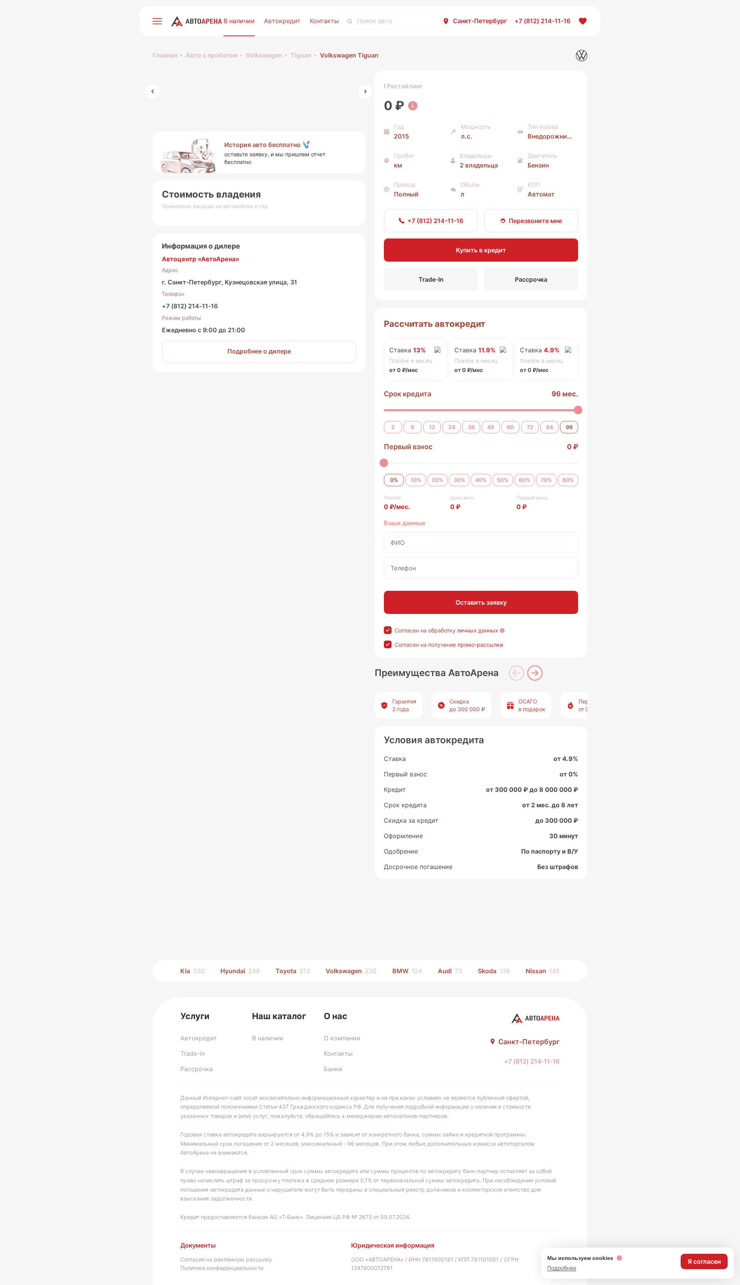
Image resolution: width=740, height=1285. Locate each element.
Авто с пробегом (211, 55)
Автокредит (282, 21)
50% (502, 480)
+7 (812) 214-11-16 (190, 306)
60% (524, 480)
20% (437, 480)
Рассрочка (196, 1069)
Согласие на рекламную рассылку (226, 1259)
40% (481, 480)
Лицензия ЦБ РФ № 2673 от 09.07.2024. (358, 1217)
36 (471, 427)
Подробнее (561, 1268)
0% (394, 480)
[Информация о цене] (412, 105)
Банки (333, 1069)
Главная (165, 55)
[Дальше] (535, 673)
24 (451, 427)
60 (510, 427)
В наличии (239, 21)
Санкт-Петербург (480, 21)
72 (530, 427)
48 (490, 427)
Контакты (324, 21)
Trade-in (192, 1053)
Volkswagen (264, 55)
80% (568, 480)
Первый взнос (408, 447)
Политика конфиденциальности (221, 1268)
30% (459, 480)
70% (546, 480)
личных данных (477, 630)
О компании (342, 1038)
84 (549, 427)
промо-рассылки (480, 644)
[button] (259, 152)
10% (415, 480)
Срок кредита (407, 394)
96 (569, 427)
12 (432, 427)
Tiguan (301, 55)
